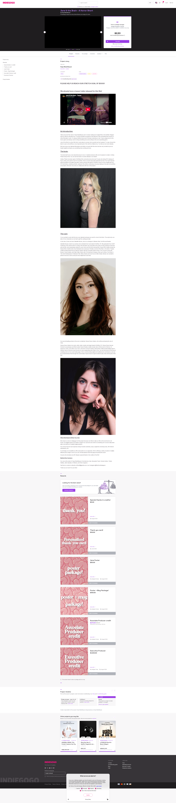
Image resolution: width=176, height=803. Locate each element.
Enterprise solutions (126, 768)
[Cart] (159, 3)
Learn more (70, 703)
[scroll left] (45, 32)
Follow (118, 41)
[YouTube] (49, 768)
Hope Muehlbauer (66, 12)
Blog (109, 766)
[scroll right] (101, 32)
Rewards (5, 62)
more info (62, 68)
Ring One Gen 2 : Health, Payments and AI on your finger (87, 744)
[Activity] (162, 3)
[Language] (156, 2)
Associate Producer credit (10, 73)
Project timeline (6, 79)
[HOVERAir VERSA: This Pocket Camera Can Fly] (68, 729)
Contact (110, 762)
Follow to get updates (103, 704)
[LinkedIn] (53, 768)
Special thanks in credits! (9, 64)
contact (67, 68)
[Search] (80, 2)
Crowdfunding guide (101, 693)
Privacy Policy (48, 784)
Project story (6, 59)
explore (94, 718)
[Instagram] (51, 768)
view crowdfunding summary (117, 46)
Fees (123, 762)
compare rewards (68, 490)
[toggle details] (77, 751)
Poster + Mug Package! (9, 71)
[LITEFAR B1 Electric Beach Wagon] (107, 729)
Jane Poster (7, 69)
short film (94, 73)
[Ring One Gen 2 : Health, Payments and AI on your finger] (88, 729)
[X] (47, 768)
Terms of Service (56, 784)
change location (94, 6)
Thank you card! (8, 67)
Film (62, 73)
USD (150, 2)
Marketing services (126, 764)
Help (94, 693)
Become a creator (126, 766)
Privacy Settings (65, 784)
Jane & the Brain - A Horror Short (76, 10)
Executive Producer (8, 75)
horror (89, 73)
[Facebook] (45, 768)
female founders (83, 73)
